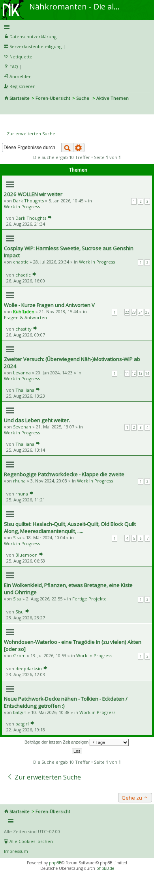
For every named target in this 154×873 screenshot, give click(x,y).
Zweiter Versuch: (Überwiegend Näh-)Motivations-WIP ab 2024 (72, 362)
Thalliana (24, 390)
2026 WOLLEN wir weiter (33, 194)
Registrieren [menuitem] (22, 86)
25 (147, 312)
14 (147, 373)
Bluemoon (26, 555)
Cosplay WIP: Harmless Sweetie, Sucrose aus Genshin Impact (68, 252)
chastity (23, 329)
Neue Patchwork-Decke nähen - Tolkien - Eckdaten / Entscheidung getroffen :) (66, 702)
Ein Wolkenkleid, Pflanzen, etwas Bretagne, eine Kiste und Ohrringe (68, 588)
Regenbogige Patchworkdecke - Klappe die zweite (64, 474)
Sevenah (22, 427)
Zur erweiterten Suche (31, 133)
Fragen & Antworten (25, 317)
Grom (19, 655)
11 (127, 373)
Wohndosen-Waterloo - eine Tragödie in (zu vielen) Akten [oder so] (72, 645)
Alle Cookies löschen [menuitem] (31, 841)
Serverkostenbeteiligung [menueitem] (35, 46)
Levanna (22, 373)
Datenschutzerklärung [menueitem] (32, 36)
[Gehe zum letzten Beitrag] (49, 218)
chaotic (20, 262)
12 (134, 373)
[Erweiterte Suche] (79, 147)
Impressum (16, 851)
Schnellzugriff (75, 27)
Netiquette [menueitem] (20, 57)
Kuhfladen (23, 311)
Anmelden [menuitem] (20, 76)
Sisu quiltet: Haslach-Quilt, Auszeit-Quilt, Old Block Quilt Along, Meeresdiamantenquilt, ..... (70, 527)
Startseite (19, 98)
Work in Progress (22, 206)
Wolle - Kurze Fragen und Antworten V (49, 304)
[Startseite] (13, 3)
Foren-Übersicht (53, 98)
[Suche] (67, 147)
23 (134, 312)
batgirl (19, 712)
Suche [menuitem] (7, 108)
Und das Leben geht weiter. (37, 420)
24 (141, 312)
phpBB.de (105, 868)
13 (141, 373)
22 (127, 312)
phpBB (55, 863)
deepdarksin (28, 668)
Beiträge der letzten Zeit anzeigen (57, 742)
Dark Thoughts (28, 201)
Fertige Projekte (89, 599)
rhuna (19, 481)
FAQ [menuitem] (13, 66)
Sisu (17, 537)
